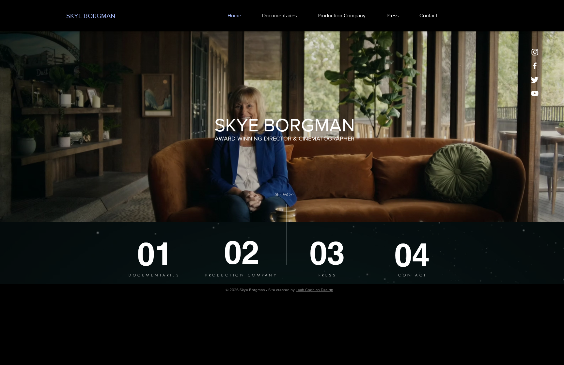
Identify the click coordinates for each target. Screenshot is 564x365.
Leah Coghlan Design (314, 290)
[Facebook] (534, 65)
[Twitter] (534, 79)
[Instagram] (534, 52)
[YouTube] (534, 93)
